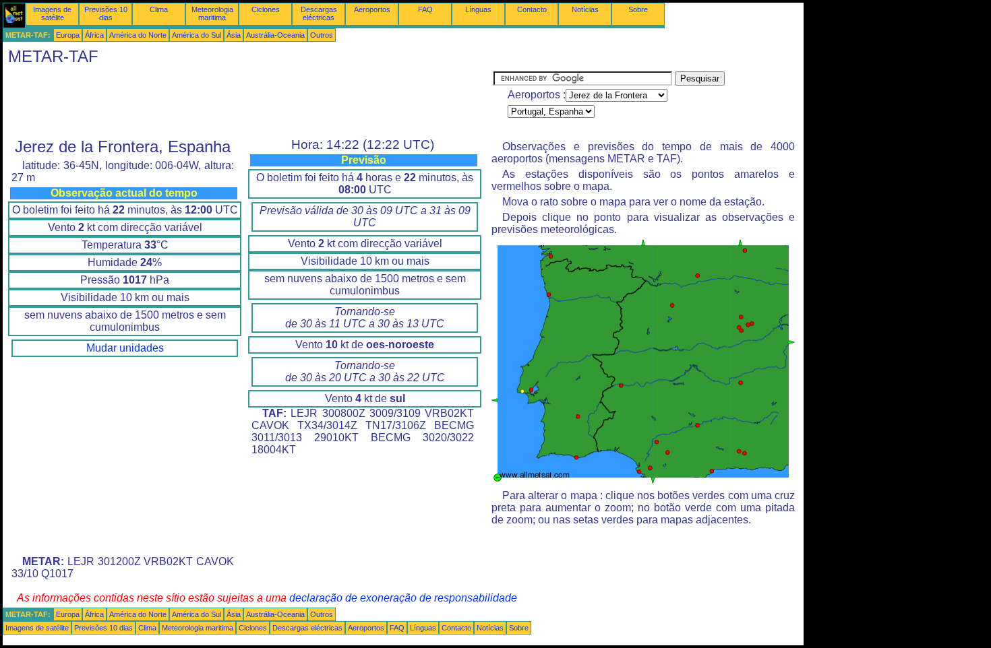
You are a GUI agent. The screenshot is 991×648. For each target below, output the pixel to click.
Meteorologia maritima (212, 13)
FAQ (425, 9)
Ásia (234, 35)
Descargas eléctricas (319, 13)
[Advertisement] (248, 101)
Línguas (478, 9)
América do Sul (196, 35)
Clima (159, 9)
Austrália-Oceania (275, 35)
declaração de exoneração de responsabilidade (403, 598)
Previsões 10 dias (105, 13)
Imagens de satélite (52, 13)
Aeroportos (372, 9)
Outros (321, 35)
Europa (68, 35)
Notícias (585, 9)
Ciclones (265, 9)
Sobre (638, 9)
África (94, 35)
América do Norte (138, 35)
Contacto (532, 9)
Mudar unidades (125, 348)
